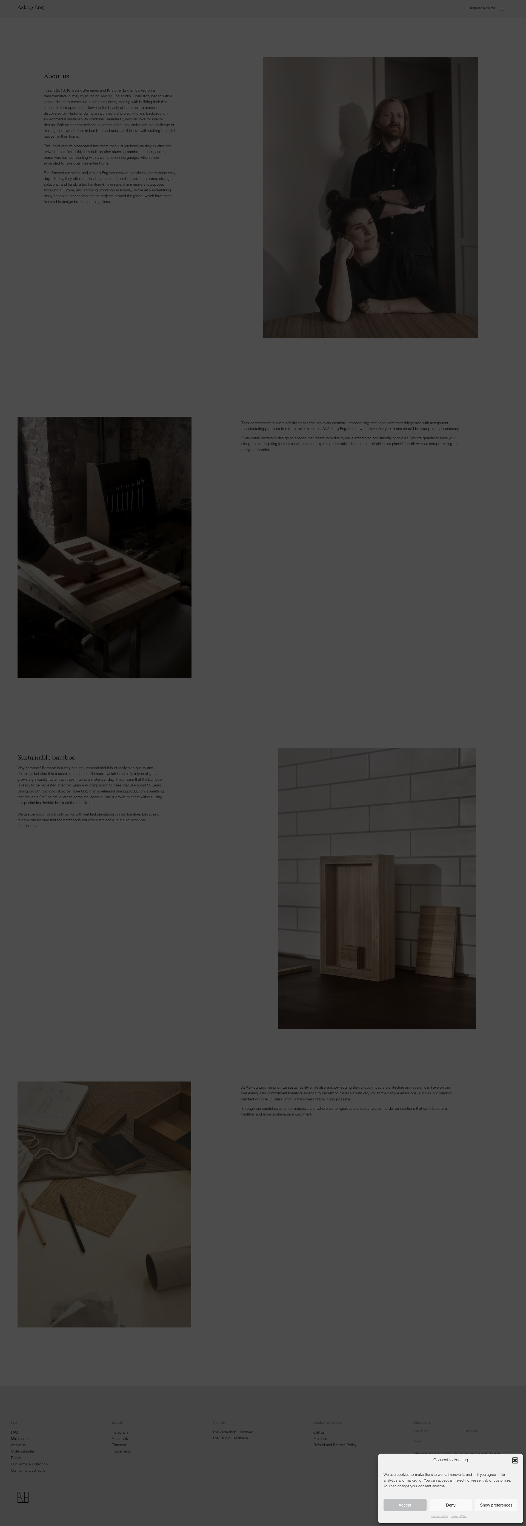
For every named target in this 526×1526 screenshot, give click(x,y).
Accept (405, 1505)
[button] (515, 1460)
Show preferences (496, 1505)
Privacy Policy (459, 1516)
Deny (451, 1505)
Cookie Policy (439, 1516)
